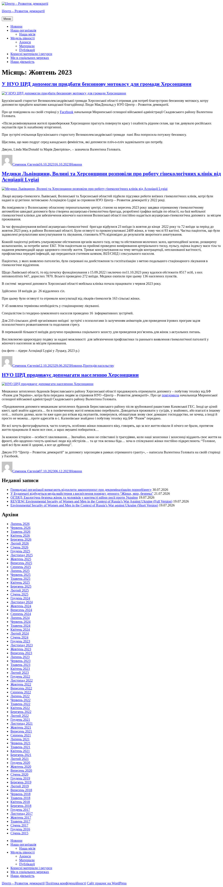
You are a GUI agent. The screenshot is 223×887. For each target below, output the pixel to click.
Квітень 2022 (20, 708)
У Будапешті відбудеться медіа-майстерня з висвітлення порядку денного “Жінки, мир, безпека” (81, 493)
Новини (16, 26)
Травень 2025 (20, 578)
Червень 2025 (20, 575)
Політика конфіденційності (66, 883)
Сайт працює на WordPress (107, 883)
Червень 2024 (20, 622)
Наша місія (27, 34)
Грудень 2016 (20, 829)
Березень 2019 (20, 782)
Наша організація (23, 30)
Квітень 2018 (20, 802)
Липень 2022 (20, 696)
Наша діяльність (22, 62)
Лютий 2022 (19, 716)
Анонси (25, 42)
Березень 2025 (20, 586)
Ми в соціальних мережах (29, 58)
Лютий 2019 (19, 786)
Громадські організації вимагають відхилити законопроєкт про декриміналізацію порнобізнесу (81, 489)
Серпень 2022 (20, 692)
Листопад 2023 (21, 645)
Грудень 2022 (20, 676)
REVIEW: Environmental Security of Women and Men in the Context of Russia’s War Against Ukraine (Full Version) (91, 501)
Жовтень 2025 (20, 559)
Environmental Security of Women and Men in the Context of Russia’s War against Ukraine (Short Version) (84, 505)
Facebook (66, 112)
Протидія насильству (98, 365)
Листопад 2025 (21, 555)
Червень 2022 (20, 700)
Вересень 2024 (21, 610)
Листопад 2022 (21, 680)
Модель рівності (22, 38)
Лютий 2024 (19, 633)
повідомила (170, 395)
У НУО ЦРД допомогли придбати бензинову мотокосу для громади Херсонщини (96, 84)
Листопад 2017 (21, 813)
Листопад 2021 (21, 723)
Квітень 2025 (20, 582)
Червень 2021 (20, 743)
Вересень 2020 (21, 770)
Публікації (27, 50)
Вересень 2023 (21, 653)
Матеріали (27, 46)
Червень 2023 (20, 661)
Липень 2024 (20, 618)
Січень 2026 (19, 547)
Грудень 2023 (20, 641)
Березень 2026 (20, 539)
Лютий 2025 (19, 590)
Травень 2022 (20, 704)
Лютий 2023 (19, 672)
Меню (7, 18)
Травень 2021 (20, 747)
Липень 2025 (20, 571)
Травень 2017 (20, 821)
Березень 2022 (20, 712)
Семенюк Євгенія (25, 164)
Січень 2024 (19, 637)
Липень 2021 (20, 739)
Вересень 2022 (21, 688)
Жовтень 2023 (20, 649)
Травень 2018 (20, 798)
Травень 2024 (20, 625)
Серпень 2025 (20, 567)
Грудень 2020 (20, 763)
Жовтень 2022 (20, 684)
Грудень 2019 (20, 778)
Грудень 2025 (20, 551)
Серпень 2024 (20, 614)
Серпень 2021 (20, 735)
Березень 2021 (20, 755)
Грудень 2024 (20, 598)
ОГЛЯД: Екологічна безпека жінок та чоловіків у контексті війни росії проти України (74, 497)
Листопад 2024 (21, 602)
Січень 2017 (19, 825)
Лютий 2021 (19, 759)
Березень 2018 (20, 806)
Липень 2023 (20, 657)
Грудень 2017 (20, 810)
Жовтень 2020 (20, 766)
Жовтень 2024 (20, 606)
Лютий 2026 (19, 543)
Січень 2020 (19, 774)
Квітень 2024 (20, 629)
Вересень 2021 (21, 731)
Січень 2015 (19, 833)
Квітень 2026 (20, 535)
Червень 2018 (20, 794)
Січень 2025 (19, 594)
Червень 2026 (20, 528)
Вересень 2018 (21, 790)
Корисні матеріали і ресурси (31, 54)
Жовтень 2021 (20, 727)
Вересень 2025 (21, 563)
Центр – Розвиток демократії (23, 11)
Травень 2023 (20, 665)
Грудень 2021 (20, 719)
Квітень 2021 (20, 751)
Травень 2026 (20, 531)
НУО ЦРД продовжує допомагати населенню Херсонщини (70, 375)
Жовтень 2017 (20, 817)
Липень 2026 (20, 524)
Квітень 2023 (20, 669)
